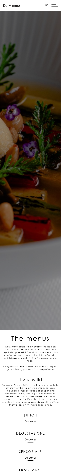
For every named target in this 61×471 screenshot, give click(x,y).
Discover (30, 421)
